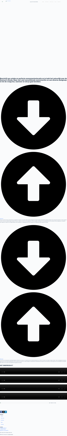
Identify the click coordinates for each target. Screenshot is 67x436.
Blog (55, 1)
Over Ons (46, 1)
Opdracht (1, 218)
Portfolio (51, 1)
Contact (59, 1)
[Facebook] (1, 412)
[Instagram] (3, 412)
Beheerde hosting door (6, 434)
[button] (33, 151)
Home (43, 1)
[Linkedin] (6, 412)
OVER (57, 402)
